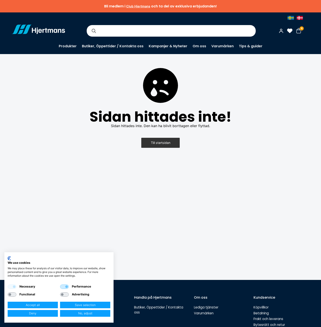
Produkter (68, 46)
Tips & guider (250, 46)
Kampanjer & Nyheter (168, 46)
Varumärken (222, 46)
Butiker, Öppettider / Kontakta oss (112, 46)
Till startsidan (160, 143)
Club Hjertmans (138, 6)
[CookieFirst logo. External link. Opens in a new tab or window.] (9, 258)
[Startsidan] (38, 31)
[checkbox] (12, 286)
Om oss (199, 46)
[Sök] (94, 31)
